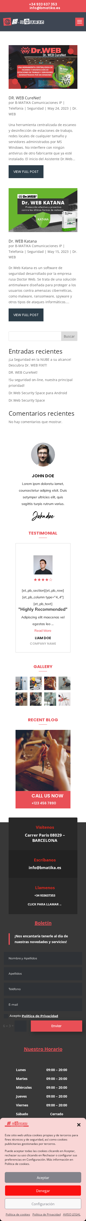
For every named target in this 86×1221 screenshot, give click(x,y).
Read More (42, 630)
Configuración (43, 1203)
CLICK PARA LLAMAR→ (45, 904)
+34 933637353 (44, 895)
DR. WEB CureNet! (25, 98)
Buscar (69, 336)
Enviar (56, 1026)
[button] (78, 1124)
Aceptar (43, 1177)
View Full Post (26, 171)
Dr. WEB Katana (23, 241)
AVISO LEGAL (72, 1214)
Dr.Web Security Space (27, 400)
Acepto (34, 1016)
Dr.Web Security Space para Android (38, 393)
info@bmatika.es (45, 867)
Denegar (43, 1190)
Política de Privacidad (46, 1214)
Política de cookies (18, 1214)
